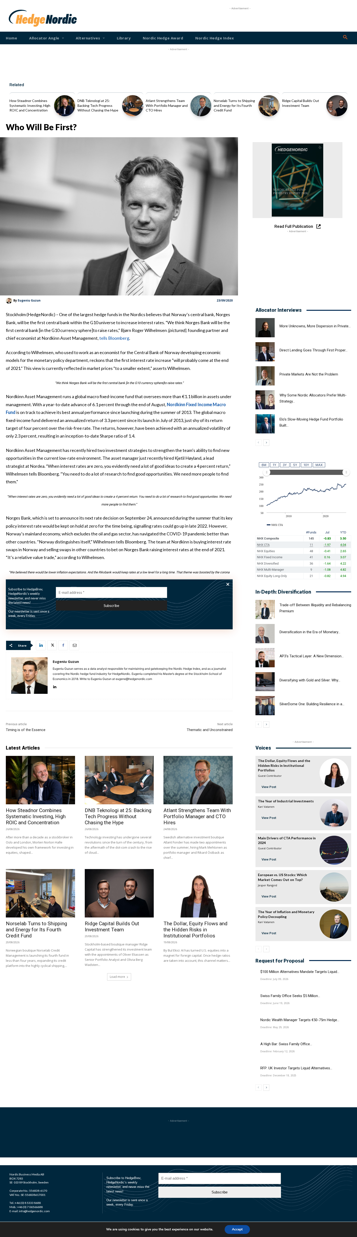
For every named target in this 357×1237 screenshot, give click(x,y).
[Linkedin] (41, 645)
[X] (52, 645)
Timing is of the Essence (25, 730)
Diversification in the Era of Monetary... (310, 632)
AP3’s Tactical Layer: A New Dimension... (312, 656)
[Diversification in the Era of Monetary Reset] (265, 633)
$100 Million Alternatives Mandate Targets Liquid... (299, 972)
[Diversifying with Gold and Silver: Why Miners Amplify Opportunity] (265, 681)
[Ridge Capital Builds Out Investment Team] (337, 105)
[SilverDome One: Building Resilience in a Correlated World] (265, 705)
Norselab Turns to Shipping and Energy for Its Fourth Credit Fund (234, 105)
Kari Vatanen (266, 806)
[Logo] (24, 18)
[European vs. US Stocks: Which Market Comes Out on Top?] (334, 887)
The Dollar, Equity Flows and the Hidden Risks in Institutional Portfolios (195, 930)
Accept (237, 1229)
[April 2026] (297, 180)
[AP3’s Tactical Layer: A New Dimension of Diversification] (265, 657)
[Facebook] (63, 645)
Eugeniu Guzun (29, 300)
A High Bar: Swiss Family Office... (286, 1044)
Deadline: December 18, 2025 (278, 1075)
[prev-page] (258, 443)
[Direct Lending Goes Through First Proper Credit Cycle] (265, 351)
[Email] (74, 645)
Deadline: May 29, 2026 (274, 1027)
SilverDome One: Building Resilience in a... (312, 704)
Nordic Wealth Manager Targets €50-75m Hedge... (299, 1020)
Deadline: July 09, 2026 (274, 979)
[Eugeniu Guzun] (9, 301)
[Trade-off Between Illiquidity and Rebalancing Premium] (265, 609)
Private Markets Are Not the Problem (309, 374)
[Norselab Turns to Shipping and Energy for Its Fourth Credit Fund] (269, 105)
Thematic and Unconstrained (210, 730)
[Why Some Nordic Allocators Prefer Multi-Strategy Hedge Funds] (265, 400)
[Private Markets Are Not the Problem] (265, 375)
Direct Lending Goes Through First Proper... (314, 350)
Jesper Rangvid (267, 885)
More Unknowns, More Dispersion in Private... (315, 326)
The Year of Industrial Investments (286, 801)
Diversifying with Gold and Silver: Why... (310, 680)
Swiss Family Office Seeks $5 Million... (290, 996)
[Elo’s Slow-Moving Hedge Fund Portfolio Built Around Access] (265, 423)
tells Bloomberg (114, 338)
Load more (117, 977)
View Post (269, 787)
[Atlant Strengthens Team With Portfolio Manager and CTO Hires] (201, 105)
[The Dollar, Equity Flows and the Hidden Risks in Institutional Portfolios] (198, 893)
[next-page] (266, 443)
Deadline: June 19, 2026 (274, 1003)
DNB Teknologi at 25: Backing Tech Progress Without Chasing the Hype (97, 105)
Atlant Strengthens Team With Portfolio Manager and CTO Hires (167, 105)
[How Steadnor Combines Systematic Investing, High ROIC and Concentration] (64, 105)
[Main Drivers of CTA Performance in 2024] (334, 850)
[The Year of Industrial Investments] (334, 813)
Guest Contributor (270, 776)
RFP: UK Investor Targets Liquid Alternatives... (296, 1068)
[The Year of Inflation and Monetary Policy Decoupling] (334, 924)
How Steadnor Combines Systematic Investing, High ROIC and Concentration (29, 105)
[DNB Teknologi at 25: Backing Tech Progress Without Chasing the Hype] (132, 105)
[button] (345, 37)
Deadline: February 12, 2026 (277, 1051)
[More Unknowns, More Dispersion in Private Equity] (265, 327)
